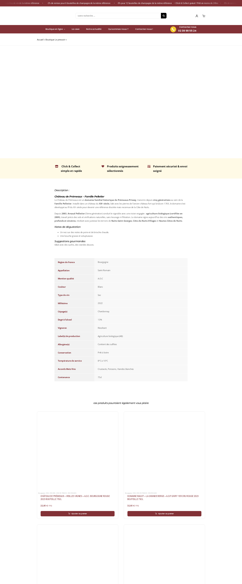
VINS (47, 493)
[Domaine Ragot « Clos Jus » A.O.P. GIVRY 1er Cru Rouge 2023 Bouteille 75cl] (77, 527)
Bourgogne (41, 493)
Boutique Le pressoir (55, 39)
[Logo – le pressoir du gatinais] (50, 9)
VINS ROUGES (72, 493)
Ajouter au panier (79, 513)
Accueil (40, 39)
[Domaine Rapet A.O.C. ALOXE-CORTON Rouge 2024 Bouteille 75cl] (164, 527)
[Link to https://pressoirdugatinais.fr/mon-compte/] (197, 16)
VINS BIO (52, 493)
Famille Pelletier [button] (63, 203)
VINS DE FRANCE (61, 493)
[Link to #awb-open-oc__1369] (203, 16)
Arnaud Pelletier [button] (76, 213)
